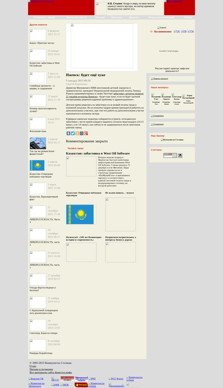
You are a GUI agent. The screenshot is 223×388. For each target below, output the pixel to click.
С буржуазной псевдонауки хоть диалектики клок (44, 311)
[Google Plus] (86, 133)
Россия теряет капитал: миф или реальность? (172, 69)
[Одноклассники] (77, 133)
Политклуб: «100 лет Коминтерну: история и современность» (84, 238)
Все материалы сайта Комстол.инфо (51, 372)
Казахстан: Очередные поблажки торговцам (41, 175)
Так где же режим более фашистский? (42, 152)
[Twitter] (73, 133)
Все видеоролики (162, 31)
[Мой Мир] (81, 133)
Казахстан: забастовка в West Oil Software (98, 153)
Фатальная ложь (38, 131)
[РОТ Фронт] (116, 378)
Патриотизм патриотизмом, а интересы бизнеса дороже (120, 238)
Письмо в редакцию (41, 369)
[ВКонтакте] (68, 133)
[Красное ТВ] (36, 378)
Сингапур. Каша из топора (43, 333)
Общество (134, 17)
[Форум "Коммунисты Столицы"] (173, 1)
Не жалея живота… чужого (119, 193)
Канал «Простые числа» (42, 43)
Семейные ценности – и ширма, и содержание (42, 87)
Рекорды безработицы (41, 353)
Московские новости (76, 17)
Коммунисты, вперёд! (44, 17)
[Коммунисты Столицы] (41, 1)
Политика (100, 17)
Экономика (116, 17)
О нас (33, 366)
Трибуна (188, 17)
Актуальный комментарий (161, 17)
